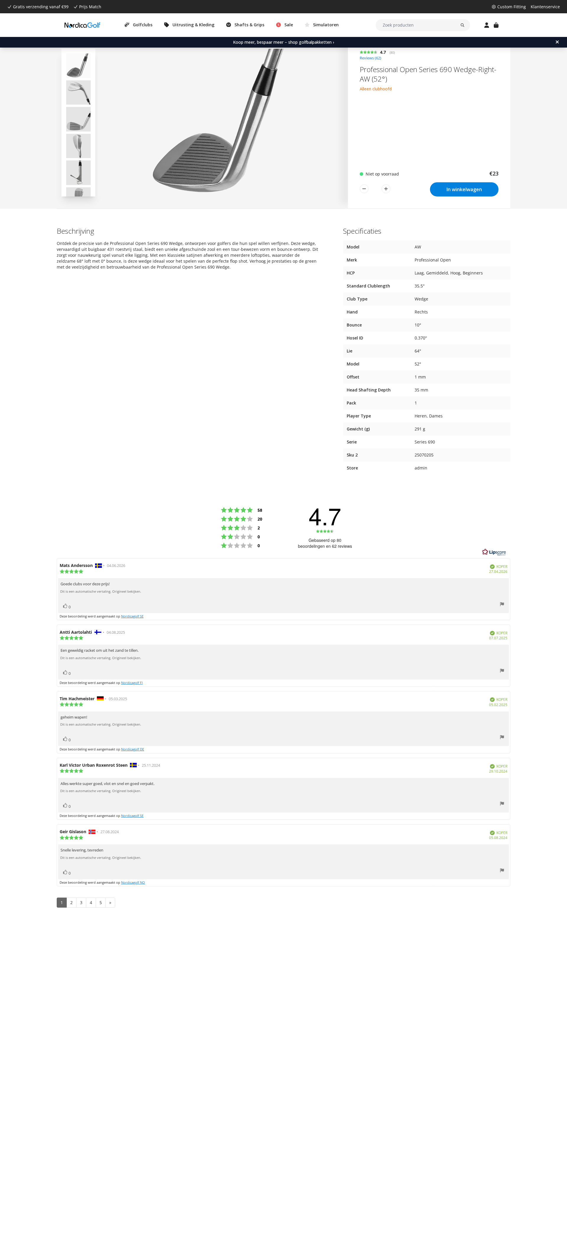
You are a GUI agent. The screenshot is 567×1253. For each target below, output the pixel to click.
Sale (288, 24)
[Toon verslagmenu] (502, 605)
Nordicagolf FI (132, 682)
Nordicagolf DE (132, 749)
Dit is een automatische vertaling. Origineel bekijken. (100, 591)
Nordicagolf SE (132, 616)
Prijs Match (90, 6)
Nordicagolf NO (133, 882)
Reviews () (370, 58)
